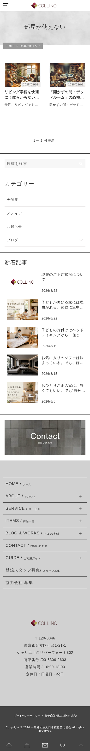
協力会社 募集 (19, 582)
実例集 (12, 199)
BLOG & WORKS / (32, 533)
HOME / (18, 484)
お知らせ (14, 226)
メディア (14, 213)
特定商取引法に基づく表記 (61, 715)
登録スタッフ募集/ (33, 570)
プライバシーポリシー (27, 715)
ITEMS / (20, 520)
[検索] (81, 163)
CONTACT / (27, 545)
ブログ (12, 240)
